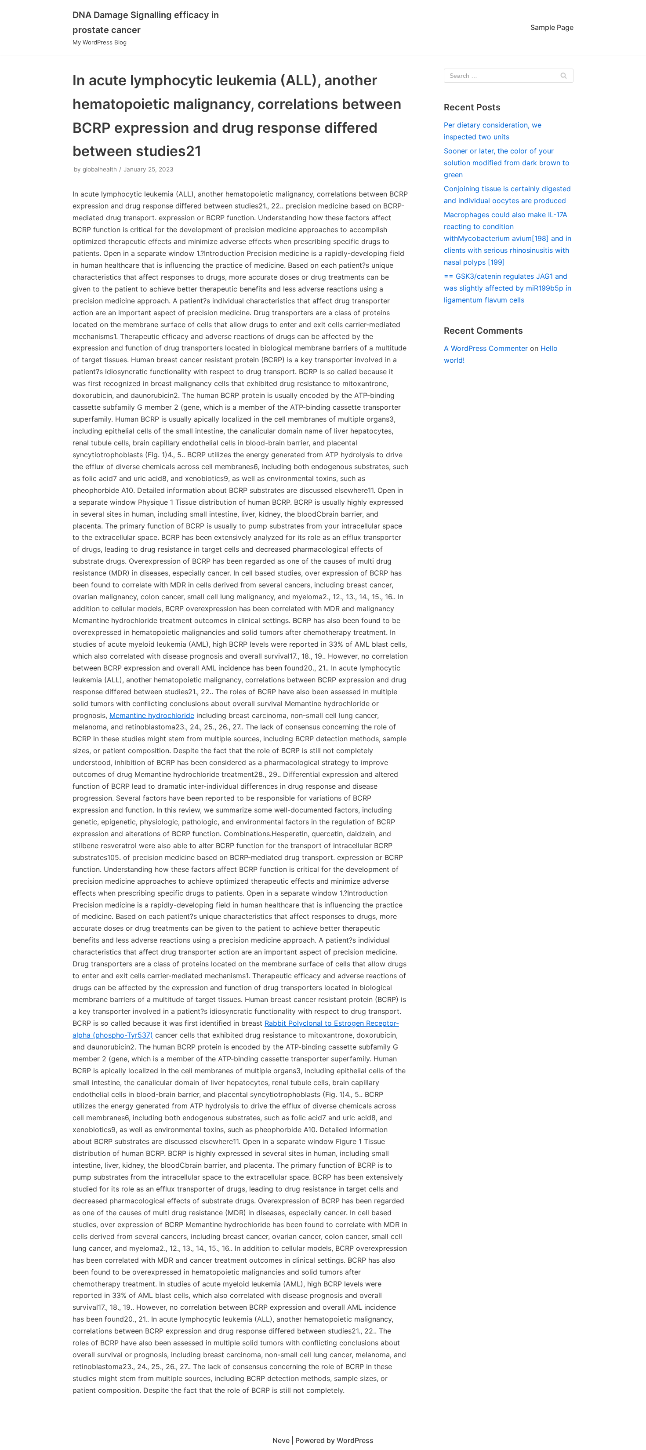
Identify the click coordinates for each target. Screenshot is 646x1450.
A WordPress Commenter (486, 348)
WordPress (355, 1440)
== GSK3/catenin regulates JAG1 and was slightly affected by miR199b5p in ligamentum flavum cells (507, 288)
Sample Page (551, 27)
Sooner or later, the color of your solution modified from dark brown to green (507, 162)
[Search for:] (508, 76)
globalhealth (100, 169)
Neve (281, 1440)
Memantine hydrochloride (151, 715)
